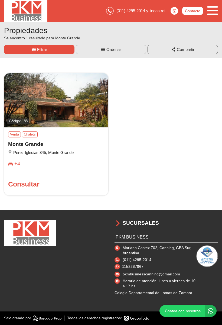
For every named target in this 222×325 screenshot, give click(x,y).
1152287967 (132, 266)
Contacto (192, 11)
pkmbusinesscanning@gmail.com (151, 274)
